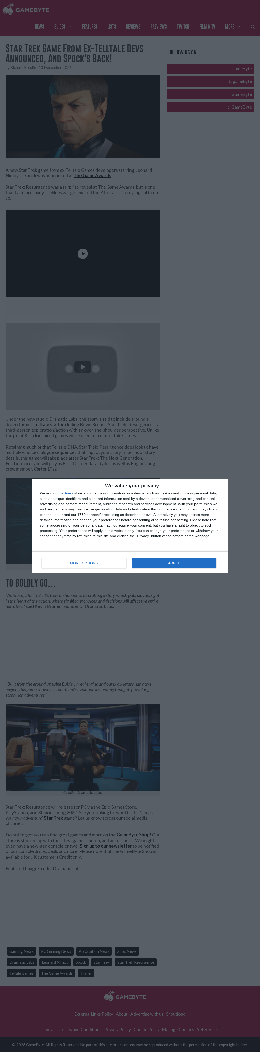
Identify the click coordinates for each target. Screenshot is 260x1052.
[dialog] (130, 526)
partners (66, 493)
